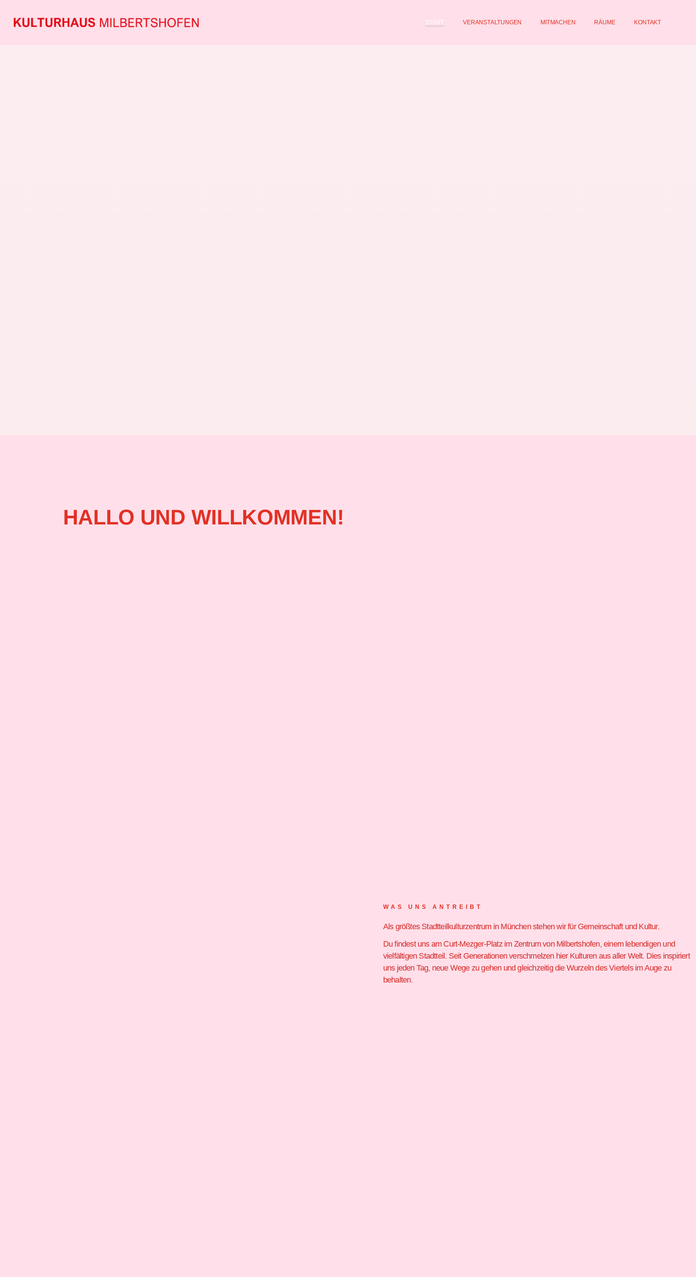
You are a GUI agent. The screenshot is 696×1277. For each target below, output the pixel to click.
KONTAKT (647, 22)
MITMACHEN (557, 22)
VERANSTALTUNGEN (492, 22)
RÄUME (604, 22)
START (434, 22)
